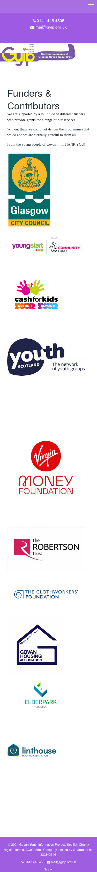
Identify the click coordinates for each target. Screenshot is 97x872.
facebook (52, 35)
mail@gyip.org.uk (51, 27)
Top (47, 869)
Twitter (44, 35)
